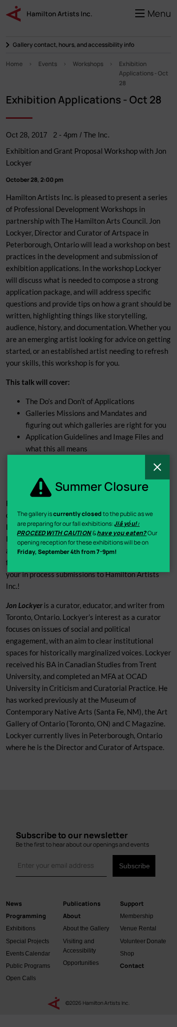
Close (157, 467)
